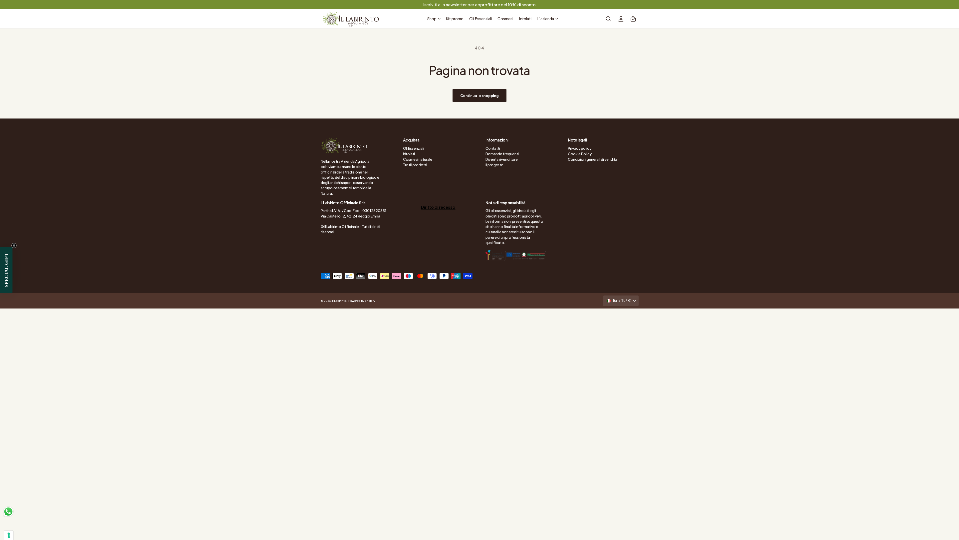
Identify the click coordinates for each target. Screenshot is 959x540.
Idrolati (409, 154)
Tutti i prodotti (415, 164)
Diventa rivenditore (501, 159)
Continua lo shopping (479, 95)
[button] (433, 19)
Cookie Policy (580, 154)
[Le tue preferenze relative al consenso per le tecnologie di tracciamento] (8, 535)
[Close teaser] (13, 245)
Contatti (492, 148)
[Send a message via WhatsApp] (8, 512)
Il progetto (494, 164)
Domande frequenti (502, 154)
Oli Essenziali (413, 148)
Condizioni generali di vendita (592, 159)
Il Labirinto (339, 300)
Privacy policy (579, 148)
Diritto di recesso (438, 207)
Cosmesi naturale (417, 159)
